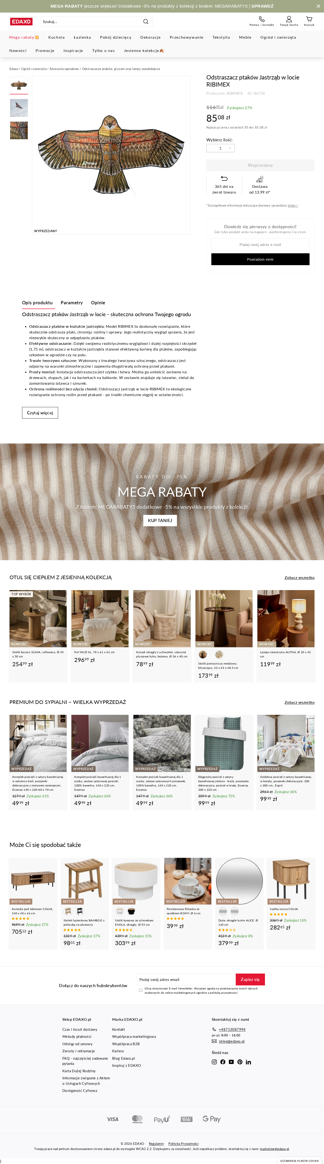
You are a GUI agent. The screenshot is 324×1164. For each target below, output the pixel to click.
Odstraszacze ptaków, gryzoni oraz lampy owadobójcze (121, 69)
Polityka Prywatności (183, 1144)
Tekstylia (221, 37)
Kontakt (118, 1029)
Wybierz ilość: (219, 139)
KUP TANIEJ (160, 520)
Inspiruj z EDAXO (126, 1065)
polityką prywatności (223, 992)
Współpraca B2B (126, 1044)
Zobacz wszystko (300, 577)
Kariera (118, 1051)
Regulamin (156, 1144)
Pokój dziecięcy (115, 37)
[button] (21, 918)
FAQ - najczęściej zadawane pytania (85, 1061)
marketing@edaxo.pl (274, 1149)
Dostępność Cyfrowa (79, 1090)
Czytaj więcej (40, 412)
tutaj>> (293, 205)
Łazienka (82, 37)
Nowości (18, 50)
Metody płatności (76, 1036)
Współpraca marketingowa (134, 1036)
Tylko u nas (103, 50)
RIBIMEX (235, 93)
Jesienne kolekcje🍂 (144, 50)
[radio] (202, 654)
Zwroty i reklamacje (78, 1051)
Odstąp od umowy (77, 1044)
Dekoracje (150, 37)
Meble (245, 37)
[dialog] (299, 1160)
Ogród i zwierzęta (278, 37)
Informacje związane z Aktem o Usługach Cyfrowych (86, 1080)
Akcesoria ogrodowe (64, 69)
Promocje (45, 50)
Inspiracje (73, 50)
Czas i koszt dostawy (79, 1029)
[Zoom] (111, 155)
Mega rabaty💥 (24, 37)
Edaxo (13, 69)
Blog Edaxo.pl (123, 1058)
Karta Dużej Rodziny (79, 1071)
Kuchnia (56, 37)
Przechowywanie (187, 37)
